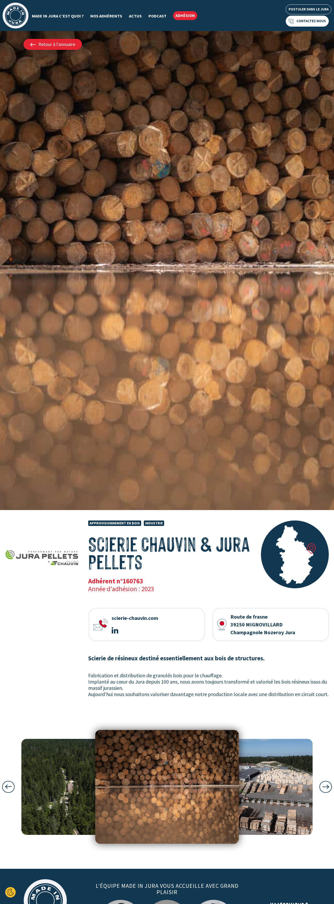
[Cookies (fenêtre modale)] (10, 892)
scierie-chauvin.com (135, 618)
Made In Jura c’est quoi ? (58, 16)
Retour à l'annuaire (56, 44)
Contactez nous (311, 21)
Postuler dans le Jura (309, 9)
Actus (135, 16)
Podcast (157, 16)
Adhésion (185, 15)
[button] (8, 787)
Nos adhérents (106, 16)
